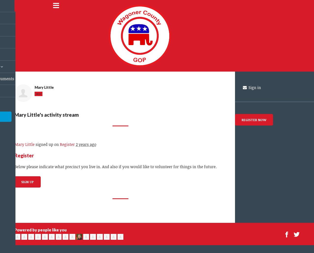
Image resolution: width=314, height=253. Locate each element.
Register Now (254, 119)
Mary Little (24, 144)
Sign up (27, 181)
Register (67, 144)
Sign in (254, 87)
